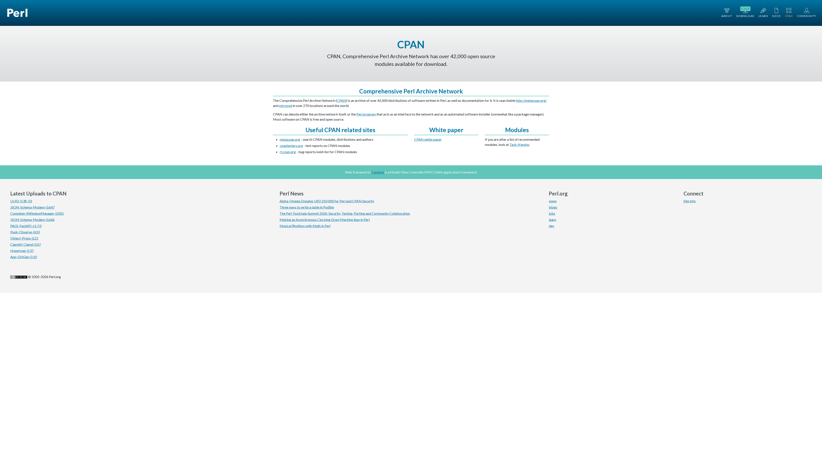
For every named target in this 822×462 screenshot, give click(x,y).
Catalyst (378, 172)
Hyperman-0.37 (22, 251)
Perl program (366, 114)
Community (806, 16)
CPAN (789, 16)
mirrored (285, 106)
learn (552, 220)
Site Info (690, 201)
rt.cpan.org (288, 152)
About (726, 16)
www (553, 201)
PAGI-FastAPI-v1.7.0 (26, 226)
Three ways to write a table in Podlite (307, 207)
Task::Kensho (519, 144)
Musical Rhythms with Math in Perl (305, 226)
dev (551, 226)
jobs (552, 213)
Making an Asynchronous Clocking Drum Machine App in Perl (325, 220)
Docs (776, 16)
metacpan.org (290, 139)
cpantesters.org (291, 146)
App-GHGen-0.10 (23, 257)
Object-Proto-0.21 (24, 238)
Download (745, 12)
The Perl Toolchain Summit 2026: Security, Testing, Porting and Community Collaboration (345, 213)
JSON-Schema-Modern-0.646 (32, 220)
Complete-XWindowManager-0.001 (37, 213)
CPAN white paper (428, 139)
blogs (553, 207)
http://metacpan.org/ (531, 100)
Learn (763, 16)
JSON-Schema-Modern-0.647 (32, 207)
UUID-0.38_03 (21, 201)
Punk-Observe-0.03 (25, 232)
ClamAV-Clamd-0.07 (25, 244)
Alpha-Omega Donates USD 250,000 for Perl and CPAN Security (327, 201)
